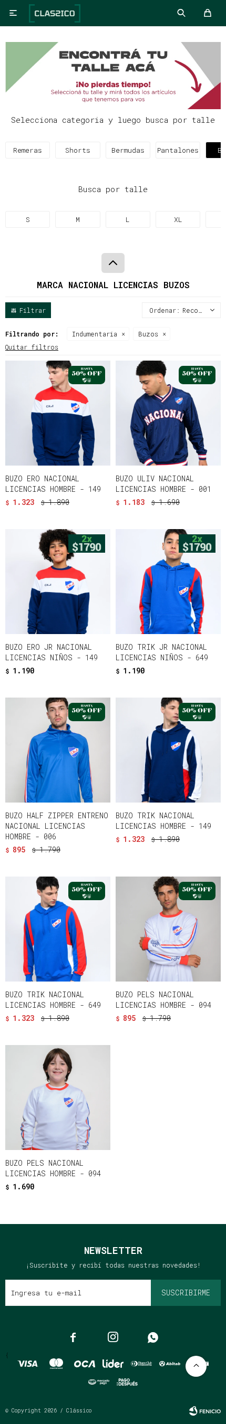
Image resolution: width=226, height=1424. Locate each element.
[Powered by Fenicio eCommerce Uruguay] (205, 1411)
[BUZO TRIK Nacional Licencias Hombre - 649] (57, 929)
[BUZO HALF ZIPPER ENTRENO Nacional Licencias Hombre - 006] (57, 750)
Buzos (148, 334)
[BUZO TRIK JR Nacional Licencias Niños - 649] (168, 581)
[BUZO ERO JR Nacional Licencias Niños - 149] (57, 581)
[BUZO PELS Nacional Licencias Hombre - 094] (168, 929)
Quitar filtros (31, 347)
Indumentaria (94, 334)
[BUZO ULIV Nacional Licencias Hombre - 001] (168, 413)
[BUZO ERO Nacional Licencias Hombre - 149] (57, 413)
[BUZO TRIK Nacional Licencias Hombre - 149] (168, 750)
